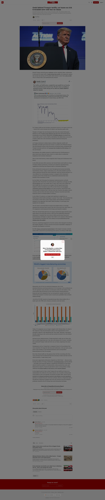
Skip (52, 257)
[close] (63, 241)
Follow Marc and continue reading (52, 254)
